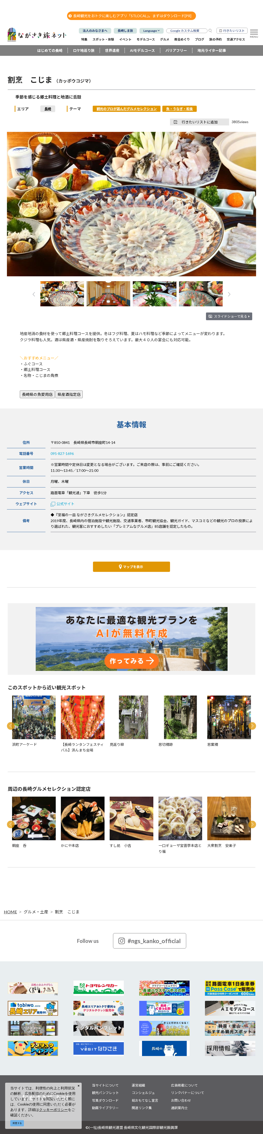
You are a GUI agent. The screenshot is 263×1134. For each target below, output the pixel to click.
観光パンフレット (105, 1093)
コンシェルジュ (143, 1093)
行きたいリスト (234, 31)
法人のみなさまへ (95, 31)
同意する (17, 1123)
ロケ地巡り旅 (84, 50)
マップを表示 (133, 567)
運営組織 (138, 1085)
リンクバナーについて (187, 1093)
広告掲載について (184, 1085)
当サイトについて (105, 1085)
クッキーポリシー (53, 1109)
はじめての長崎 (49, 50)
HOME (10, 911)
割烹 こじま (67, 911)
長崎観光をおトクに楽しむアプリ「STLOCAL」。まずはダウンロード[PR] (132, 16)
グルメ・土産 (36, 911)
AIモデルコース (142, 50)
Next (243, 204)
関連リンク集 (142, 1108)
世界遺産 (112, 50)
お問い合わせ (181, 1100)
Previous (19, 204)
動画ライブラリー (105, 1108)
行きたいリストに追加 (200, 122)
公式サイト (65, 504)
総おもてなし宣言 (145, 1100)
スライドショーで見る (230, 316)
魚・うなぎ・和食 (179, 109)
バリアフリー (176, 50)
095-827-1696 (62, 453)
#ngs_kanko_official (154, 940)
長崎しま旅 (125, 31)
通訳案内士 (179, 1108)
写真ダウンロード (105, 1100)
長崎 (47, 109)
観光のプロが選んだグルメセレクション (127, 109)
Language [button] (150, 31)
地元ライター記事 (212, 50)
